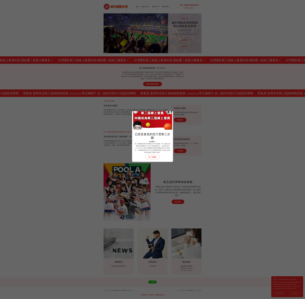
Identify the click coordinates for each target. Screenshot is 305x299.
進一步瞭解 (152, 157)
